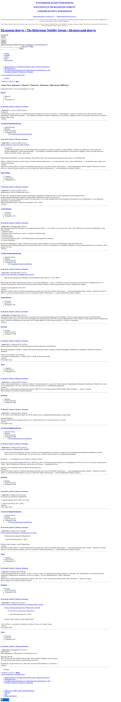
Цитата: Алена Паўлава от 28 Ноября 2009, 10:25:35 (17, 274)
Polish (3, 37)
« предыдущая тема (7, 75)
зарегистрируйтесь (41, 44)
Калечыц (4, 326)
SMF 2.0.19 (8, 691)
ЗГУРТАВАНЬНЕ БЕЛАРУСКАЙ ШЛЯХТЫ (54, 3)
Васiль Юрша (5, 173)
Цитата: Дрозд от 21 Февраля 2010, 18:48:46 (15, 449)
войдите (29, 44)
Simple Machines (28, 691)
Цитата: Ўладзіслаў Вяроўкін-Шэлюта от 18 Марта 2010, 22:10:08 (22, 604)
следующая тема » (19, 75)
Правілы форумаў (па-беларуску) (43, 16)
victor (2, 632)
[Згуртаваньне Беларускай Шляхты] (20, 134)
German (4, 43)
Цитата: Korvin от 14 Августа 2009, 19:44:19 (15, 144)
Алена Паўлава (6, 209)
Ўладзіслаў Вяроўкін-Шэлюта (11, 123)
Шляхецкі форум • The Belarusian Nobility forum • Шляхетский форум (48, 30)
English (4, 41)
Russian (4, 39)
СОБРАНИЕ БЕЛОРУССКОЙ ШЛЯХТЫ (54, 11)
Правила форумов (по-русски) (66, 16)
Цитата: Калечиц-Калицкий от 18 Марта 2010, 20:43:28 (18, 533)
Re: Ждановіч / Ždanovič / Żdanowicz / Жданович (14, 106)
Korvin (3, 92)
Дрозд (3, 364)
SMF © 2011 (17, 691)
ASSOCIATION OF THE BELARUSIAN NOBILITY (55, 7)
